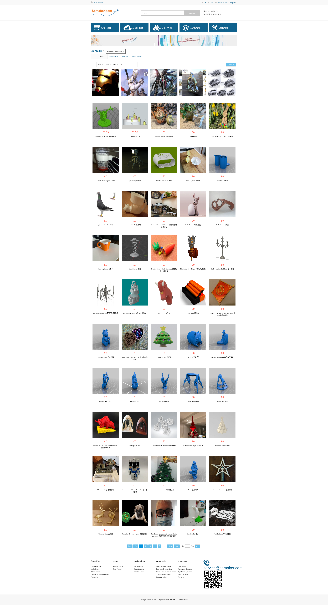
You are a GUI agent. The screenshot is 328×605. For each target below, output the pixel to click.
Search (192, 13)
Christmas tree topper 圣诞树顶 (193, 446)
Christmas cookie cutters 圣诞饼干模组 (164, 446)
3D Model (105, 27)
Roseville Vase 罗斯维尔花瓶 (164, 136)
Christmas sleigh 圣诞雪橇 (105, 490)
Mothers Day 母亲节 (105, 401)
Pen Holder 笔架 (164, 401)
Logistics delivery (139, 569)
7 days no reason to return (164, 566)
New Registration (118, 566)
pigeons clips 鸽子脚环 (105, 225)
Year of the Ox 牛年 (164, 313)
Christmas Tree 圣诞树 (164, 357)
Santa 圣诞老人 (193, 490)
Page (192, 546)
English (232, 3)
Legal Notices (182, 566)
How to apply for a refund (164, 569)
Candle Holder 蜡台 (193, 401)
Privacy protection (183, 574)
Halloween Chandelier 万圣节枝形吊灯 (105, 313)
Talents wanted (95, 572)
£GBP (225, 3)
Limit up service (139, 572)
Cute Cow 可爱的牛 (193, 357)
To (183, 546)
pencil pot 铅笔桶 (222, 181)
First (129, 546)
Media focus (95, 569)
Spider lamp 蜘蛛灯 (135, 181)
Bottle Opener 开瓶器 (222, 225)
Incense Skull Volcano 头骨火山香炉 (134, 313)
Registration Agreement (185, 572)
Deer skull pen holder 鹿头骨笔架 (105, 136)
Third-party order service (163, 574)
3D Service (166, 27)
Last (177, 546)
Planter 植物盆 (193, 136)
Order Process (117, 569)
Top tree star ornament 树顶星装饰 (164, 490)
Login (95, 2)
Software (223, 27)
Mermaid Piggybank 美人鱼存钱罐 (222, 357)
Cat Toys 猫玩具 (135, 136)
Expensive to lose (161, 577)
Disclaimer (181, 577)
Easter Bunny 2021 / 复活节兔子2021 (222, 136)
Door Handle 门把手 (193, 534)
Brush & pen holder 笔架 (164, 181)
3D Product (137, 27)
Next (170, 546)
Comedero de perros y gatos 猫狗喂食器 (134, 534)
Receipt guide (138, 566)
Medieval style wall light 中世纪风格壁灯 (193, 269)
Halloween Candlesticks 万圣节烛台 (222, 269)
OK (197, 546)
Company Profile (96, 566)
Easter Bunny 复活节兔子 (193, 225)
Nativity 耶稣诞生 (135, 446)
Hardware (195, 27)
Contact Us (94, 577)
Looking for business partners (100, 574)
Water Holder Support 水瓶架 (105, 181)
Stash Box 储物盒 (193, 313)
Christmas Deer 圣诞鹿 (105, 534)
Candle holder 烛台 (135, 269)
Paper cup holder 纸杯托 (105, 269)
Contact (219, 3)
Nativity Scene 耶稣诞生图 (222, 534)
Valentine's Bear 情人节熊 (106, 357)
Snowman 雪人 (135, 401)
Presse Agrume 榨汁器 (193, 181)
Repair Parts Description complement (167, 572)
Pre (136, 546)
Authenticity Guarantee (185, 569)
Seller (211, 3)
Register (100, 2)
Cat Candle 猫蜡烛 (135, 225)
